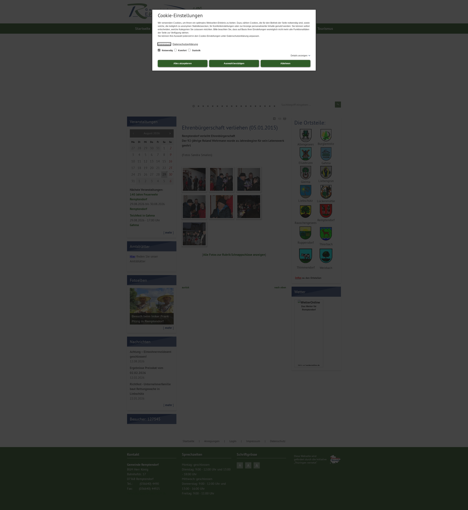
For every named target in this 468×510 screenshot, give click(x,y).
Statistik (196, 50)
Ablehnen (285, 63)
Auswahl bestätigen (234, 63)
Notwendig (167, 50)
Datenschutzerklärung (185, 44)
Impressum (164, 44)
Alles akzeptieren (182, 63)
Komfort (182, 50)
